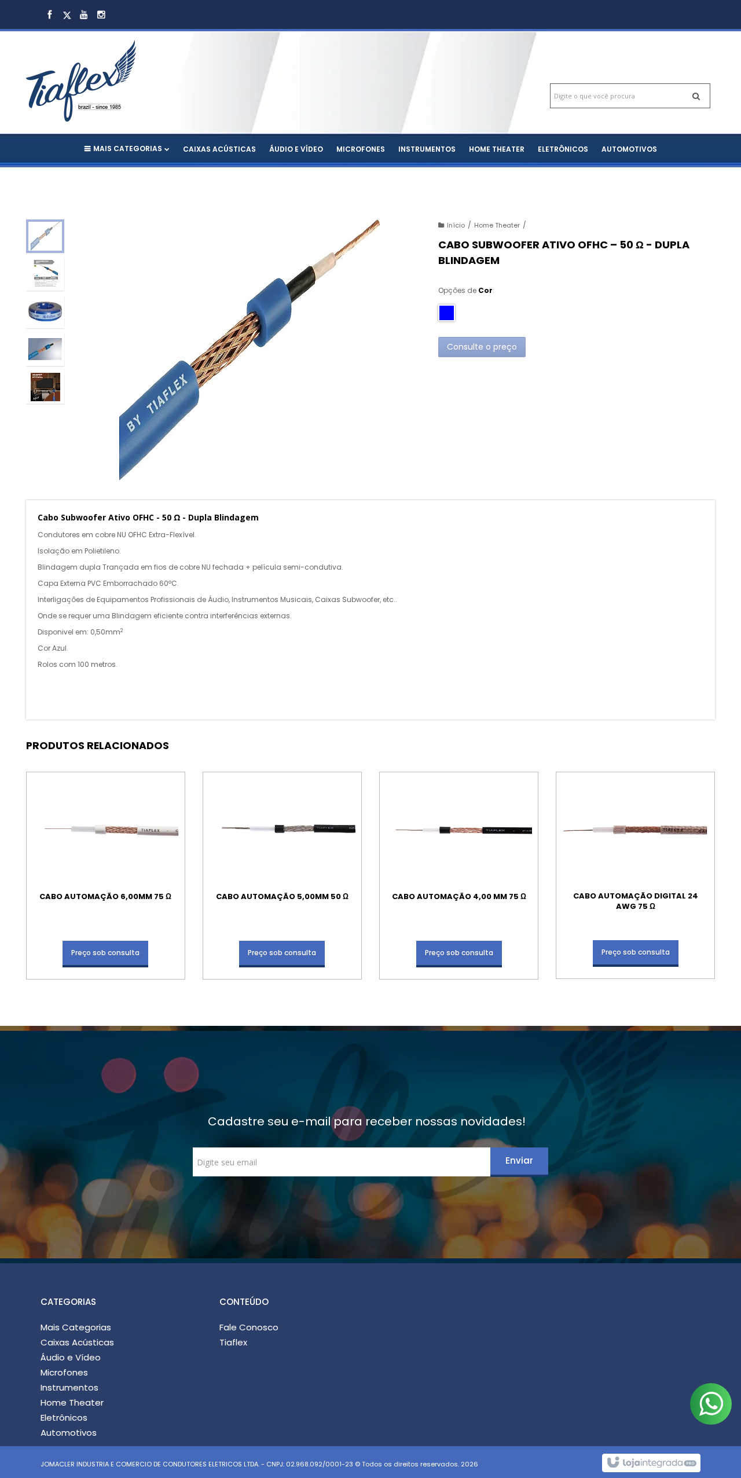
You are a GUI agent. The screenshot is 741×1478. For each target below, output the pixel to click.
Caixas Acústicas (77, 1342)
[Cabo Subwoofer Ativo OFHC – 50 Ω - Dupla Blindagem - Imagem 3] (45, 311)
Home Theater (497, 225)
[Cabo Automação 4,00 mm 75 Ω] (459, 875)
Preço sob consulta (105, 953)
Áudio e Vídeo (71, 1357)
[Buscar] (696, 96)
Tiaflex (233, 1342)
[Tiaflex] (105, 69)
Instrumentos (69, 1387)
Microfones (64, 1372)
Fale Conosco (248, 1327)
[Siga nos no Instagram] (101, 15)
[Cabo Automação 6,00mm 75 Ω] (106, 875)
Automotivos (69, 1432)
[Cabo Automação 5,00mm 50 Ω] (282, 875)
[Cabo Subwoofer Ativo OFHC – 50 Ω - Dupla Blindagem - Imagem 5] (45, 387)
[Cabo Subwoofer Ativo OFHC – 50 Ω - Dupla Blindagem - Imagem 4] (45, 349)
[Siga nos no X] (66, 15)
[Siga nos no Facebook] (49, 15)
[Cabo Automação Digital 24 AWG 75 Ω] (635, 875)
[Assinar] (519, 1162)
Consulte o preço (482, 347)
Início (456, 225)
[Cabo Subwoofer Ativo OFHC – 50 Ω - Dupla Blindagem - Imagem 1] (45, 236)
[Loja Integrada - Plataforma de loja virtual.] (650, 1463)
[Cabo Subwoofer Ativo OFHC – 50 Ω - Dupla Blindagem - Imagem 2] (45, 274)
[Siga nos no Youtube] (84, 15)
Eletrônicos (64, 1417)
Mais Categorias (76, 1327)
